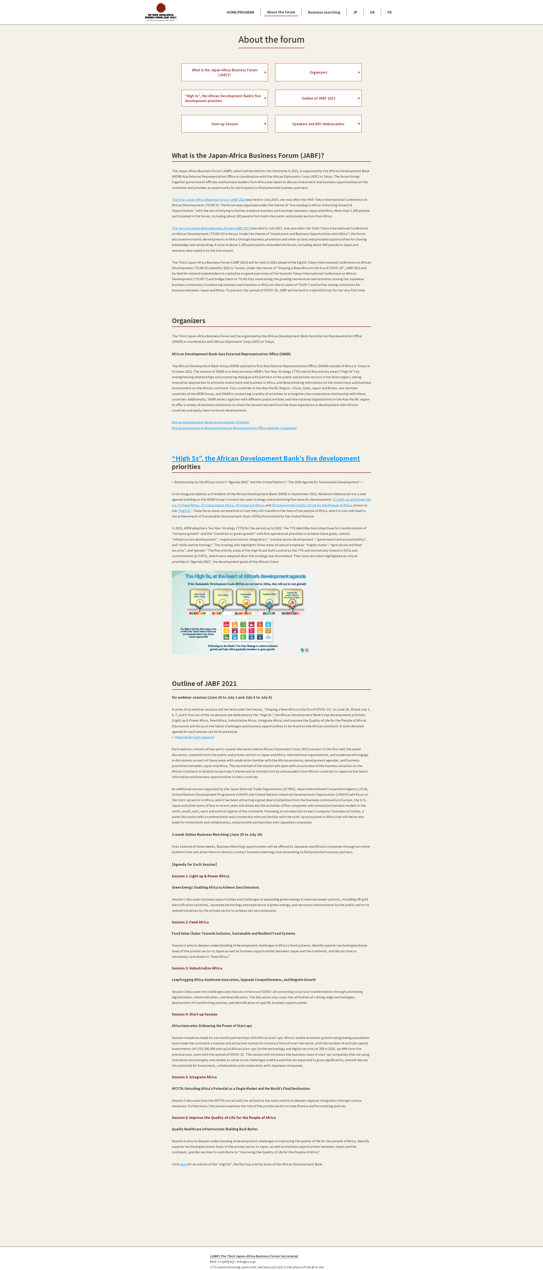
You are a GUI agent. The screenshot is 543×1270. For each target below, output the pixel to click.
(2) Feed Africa (188, 505)
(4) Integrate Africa (249, 505)
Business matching (324, 12)
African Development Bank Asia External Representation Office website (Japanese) (234, 428)
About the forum (281, 11)
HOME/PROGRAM (240, 12)
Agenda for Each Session (195, 737)
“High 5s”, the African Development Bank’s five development (266, 458)
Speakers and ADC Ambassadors (318, 123)
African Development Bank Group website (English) (210, 422)
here (183, 1164)
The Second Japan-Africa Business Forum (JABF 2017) (211, 228)
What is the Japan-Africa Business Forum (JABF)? (224, 72)
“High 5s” (185, 510)
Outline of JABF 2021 (318, 98)
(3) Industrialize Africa (217, 505)
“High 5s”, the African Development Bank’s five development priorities (223, 98)
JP (355, 12)
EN (372, 12)
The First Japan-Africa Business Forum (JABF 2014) (209, 199)
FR (390, 12)
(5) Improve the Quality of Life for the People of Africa (312, 505)
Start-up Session (224, 123)
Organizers (318, 72)
